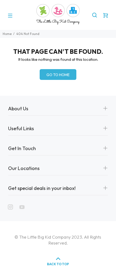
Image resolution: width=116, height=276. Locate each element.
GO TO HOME (58, 74)
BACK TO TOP (58, 264)
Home (7, 34)
